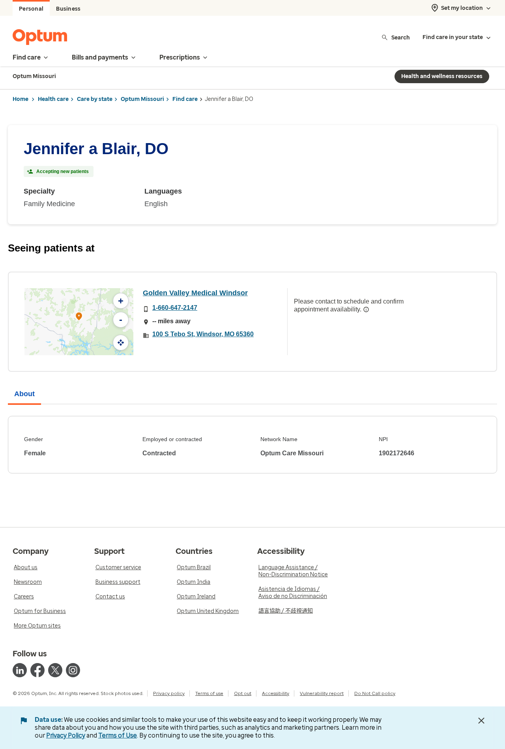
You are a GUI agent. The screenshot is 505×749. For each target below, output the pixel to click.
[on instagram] (73, 670)
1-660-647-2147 (174, 307)
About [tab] (24, 394)
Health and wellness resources (442, 76)
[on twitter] (55, 670)
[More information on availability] (366, 309)
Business (68, 9)
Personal (31, 9)
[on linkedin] (20, 670)
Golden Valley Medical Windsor (195, 293)
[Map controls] (121, 342)
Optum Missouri (142, 99)
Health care (53, 99)
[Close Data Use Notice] (481, 720)
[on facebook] (37, 670)
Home (20, 99)
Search (400, 37)
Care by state (94, 99)
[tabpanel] (252, 444)
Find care (185, 99)
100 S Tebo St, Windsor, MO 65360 (203, 334)
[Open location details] (79, 317)
